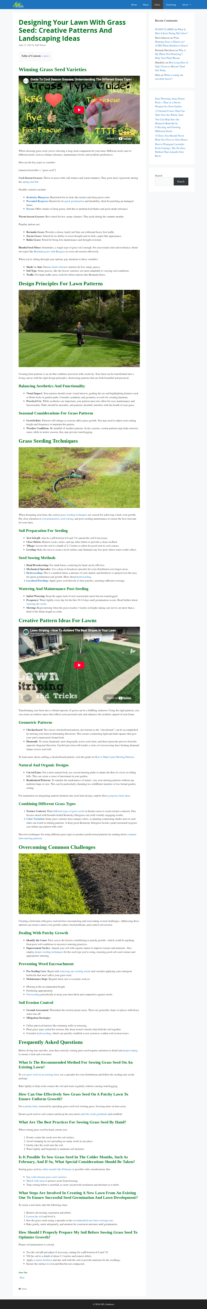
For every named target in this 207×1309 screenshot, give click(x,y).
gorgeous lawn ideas (119, 795)
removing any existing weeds (75, 971)
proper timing (130, 1050)
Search (158, 175)
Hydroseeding (34, 573)
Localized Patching (37, 580)
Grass (157, 4)
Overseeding (33, 994)
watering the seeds (36, 603)
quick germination (74, 201)
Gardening (171, 4)
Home (134, 4)
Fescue (30, 209)
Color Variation (35, 819)
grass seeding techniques (74, 514)
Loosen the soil (34, 1216)
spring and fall (30, 181)
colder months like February (57, 1169)
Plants (146, 4)
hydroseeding (84, 576)
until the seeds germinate (93, 1114)
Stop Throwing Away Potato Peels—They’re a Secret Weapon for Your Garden (170, 102)
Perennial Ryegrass (37, 201)
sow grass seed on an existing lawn (40, 1074)
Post (22, 1277)
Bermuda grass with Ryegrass (49, 251)
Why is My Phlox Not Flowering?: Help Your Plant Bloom (170, 54)
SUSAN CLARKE (164, 29)
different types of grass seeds (68, 811)
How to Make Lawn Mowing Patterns (114, 757)
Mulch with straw (35, 1180)
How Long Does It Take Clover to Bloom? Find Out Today (171, 66)
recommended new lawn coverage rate (93, 1220)
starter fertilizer (43, 1260)
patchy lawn (31, 1106)
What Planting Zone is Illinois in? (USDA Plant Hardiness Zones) (171, 41)
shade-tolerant (59, 267)
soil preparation (50, 518)
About (185, 4)
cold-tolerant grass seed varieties (49, 1177)
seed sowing (66, 518)
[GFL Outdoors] (19, 4)
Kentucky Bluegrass (37, 197)
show (46, 56)
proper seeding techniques (49, 952)
